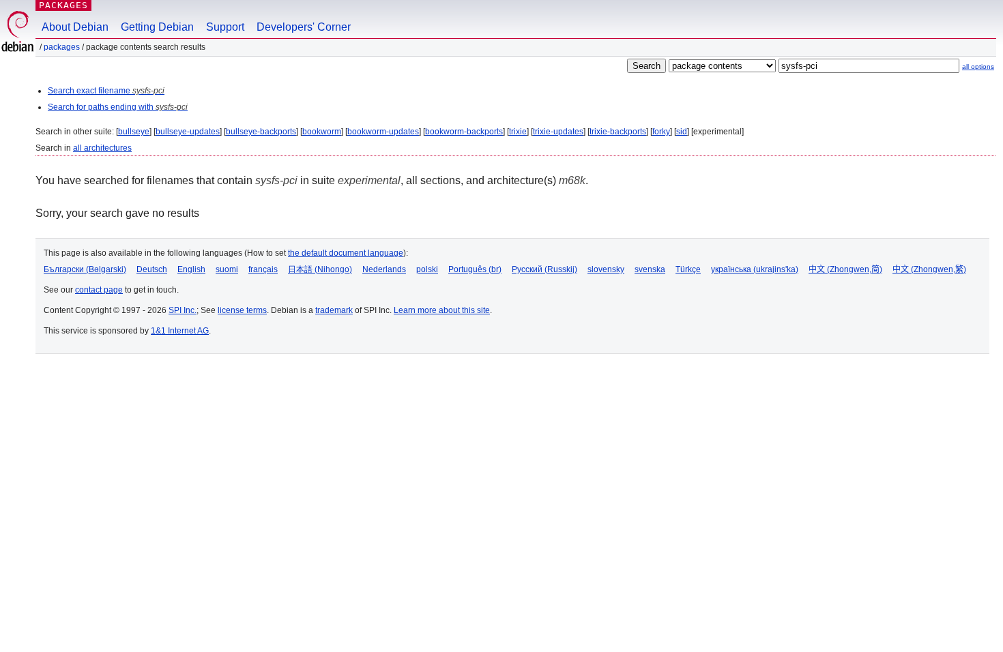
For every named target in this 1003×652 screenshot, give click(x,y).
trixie (518, 131)
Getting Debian (157, 27)
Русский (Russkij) (544, 269)
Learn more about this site (442, 310)
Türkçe (688, 269)
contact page (99, 290)
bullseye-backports (261, 131)
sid (681, 131)
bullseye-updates (188, 131)
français (263, 269)
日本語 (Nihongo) (320, 269)
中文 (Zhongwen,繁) (929, 269)
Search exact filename (106, 90)
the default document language (345, 253)
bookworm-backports (464, 131)
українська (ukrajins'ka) (754, 269)
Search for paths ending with (118, 107)
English (191, 269)
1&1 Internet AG (180, 331)
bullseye (133, 131)
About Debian (75, 27)
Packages (63, 5)
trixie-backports (618, 131)
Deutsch (151, 269)
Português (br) (475, 269)
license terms (242, 310)
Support (225, 27)
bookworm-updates (383, 131)
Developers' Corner (304, 27)
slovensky (605, 269)
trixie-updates (558, 131)
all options (978, 66)
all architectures (102, 148)
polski (427, 269)
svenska (650, 269)
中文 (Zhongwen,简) (845, 269)
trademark (334, 310)
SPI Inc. (183, 310)
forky (661, 131)
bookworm (321, 131)
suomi (227, 269)
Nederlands (384, 269)
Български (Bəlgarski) (85, 269)
